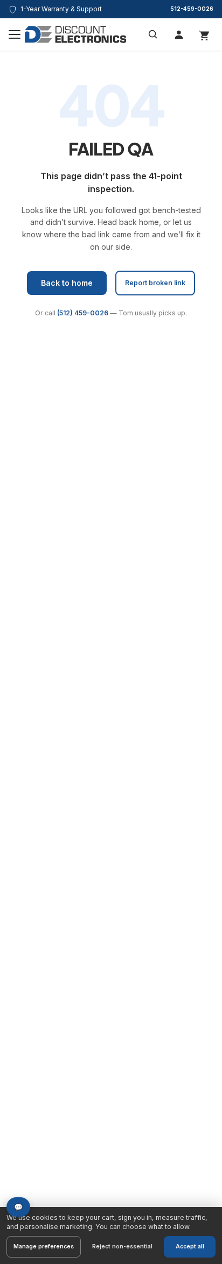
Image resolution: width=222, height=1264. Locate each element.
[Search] (153, 34)
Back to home (67, 282)
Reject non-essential (122, 1246)
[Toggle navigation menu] (14, 34)
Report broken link (155, 283)
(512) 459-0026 (82, 313)
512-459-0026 (191, 8)
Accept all (190, 1246)
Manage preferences (43, 1246)
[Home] (75, 34)
